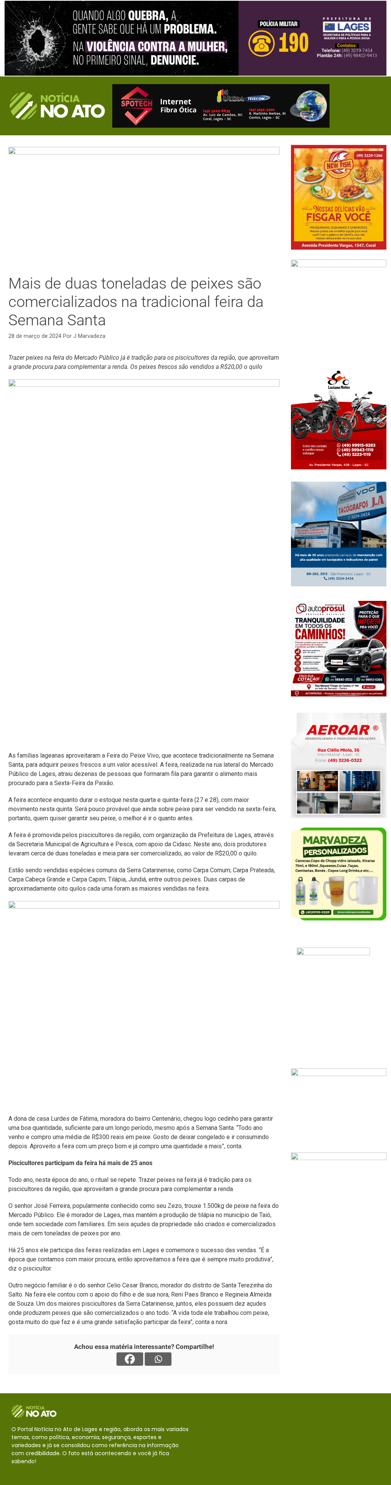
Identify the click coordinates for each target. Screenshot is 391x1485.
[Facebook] (129, 1359)
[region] (195, 38)
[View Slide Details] (195, 38)
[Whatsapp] (158, 1359)
